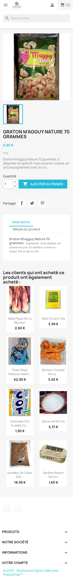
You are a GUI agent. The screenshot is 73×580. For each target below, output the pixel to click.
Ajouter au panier (43, 183)
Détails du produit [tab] (26, 229)
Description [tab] (21, 222)
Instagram (18, 508)
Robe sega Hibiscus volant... (20, 372)
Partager (22, 203)
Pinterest (42, 203)
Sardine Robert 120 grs (53, 475)
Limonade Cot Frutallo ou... (19, 423)
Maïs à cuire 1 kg (53, 318)
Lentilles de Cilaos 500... (19, 475)
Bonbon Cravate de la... (53, 372)
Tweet (32, 203)
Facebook (6, 508)
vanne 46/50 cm (53, 421)
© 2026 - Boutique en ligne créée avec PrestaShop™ (31, 572)
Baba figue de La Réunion (19, 320)
